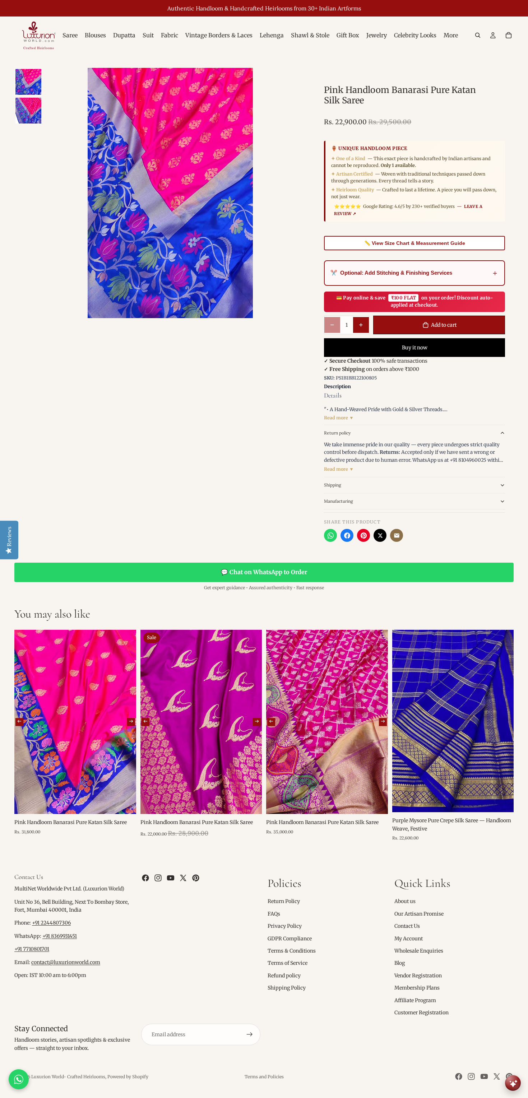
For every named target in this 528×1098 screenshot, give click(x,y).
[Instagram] (158, 878)
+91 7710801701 (31, 949)
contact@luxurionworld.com (65, 962)
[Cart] (509, 35)
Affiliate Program (415, 1000)
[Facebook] (347, 535)
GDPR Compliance (290, 938)
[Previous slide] (19, 722)
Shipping (332, 485)
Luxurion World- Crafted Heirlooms (68, 1076)
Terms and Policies (264, 1076)
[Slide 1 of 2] (28, 82)
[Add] (125, 803)
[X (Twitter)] (380, 535)
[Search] (478, 35)
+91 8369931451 (59, 936)
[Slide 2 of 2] (28, 111)
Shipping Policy (287, 988)
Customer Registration (421, 1012)
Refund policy (284, 975)
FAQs (274, 914)
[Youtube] (170, 878)
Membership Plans (417, 988)
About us (405, 901)
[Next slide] (131, 722)
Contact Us (407, 926)
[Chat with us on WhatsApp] (19, 1079)
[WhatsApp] (330, 535)
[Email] (396, 535)
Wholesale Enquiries (418, 951)
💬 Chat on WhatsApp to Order (264, 572)
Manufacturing (338, 501)
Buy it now (414, 347)
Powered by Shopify (127, 1076)
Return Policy (284, 901)
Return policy (337, 433)
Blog (399, 963)
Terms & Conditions (292, 951)
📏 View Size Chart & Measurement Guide (414, 243)
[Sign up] (249, 1034)
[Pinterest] (363, 535)
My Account (408, 938)
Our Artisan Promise (419, 914)
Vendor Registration (418, 975)
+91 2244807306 (51, 923)
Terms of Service (287, 963)
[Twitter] (183, 878)
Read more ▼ (339, 417)
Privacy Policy (285, 926)
